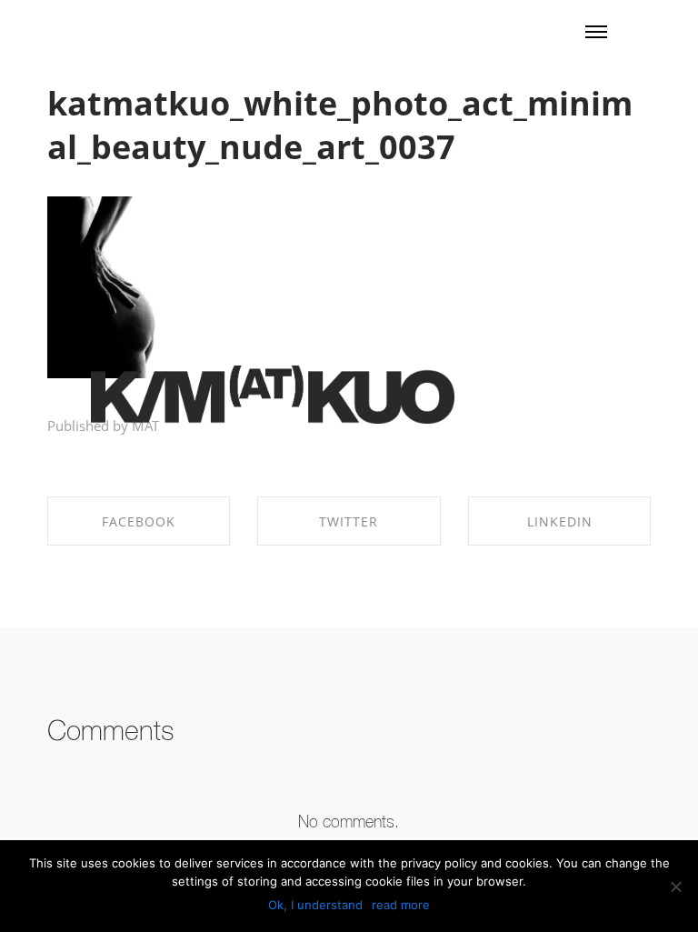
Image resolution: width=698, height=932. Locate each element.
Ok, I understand (315, 904)
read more (401, 904)
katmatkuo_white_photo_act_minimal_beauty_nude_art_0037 (340, 125)
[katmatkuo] (272, 396)
